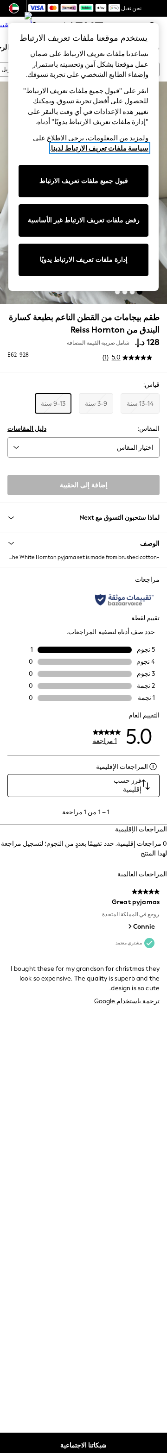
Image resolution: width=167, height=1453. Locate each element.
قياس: (151, 385)
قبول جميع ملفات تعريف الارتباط (83, 181)
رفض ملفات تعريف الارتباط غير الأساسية (84, 220)
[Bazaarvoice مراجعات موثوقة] (124, 600)
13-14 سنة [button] (140, 404)
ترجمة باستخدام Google (127, 1001)
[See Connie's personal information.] (129, 926)
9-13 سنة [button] (53, 404)
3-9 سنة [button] (96, 404)
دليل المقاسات (26, 429)
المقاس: (149, 429)
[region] (83, 157)
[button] (139, 292)
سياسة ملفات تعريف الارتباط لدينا (99, 148)
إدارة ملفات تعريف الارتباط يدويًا (84, 260)
